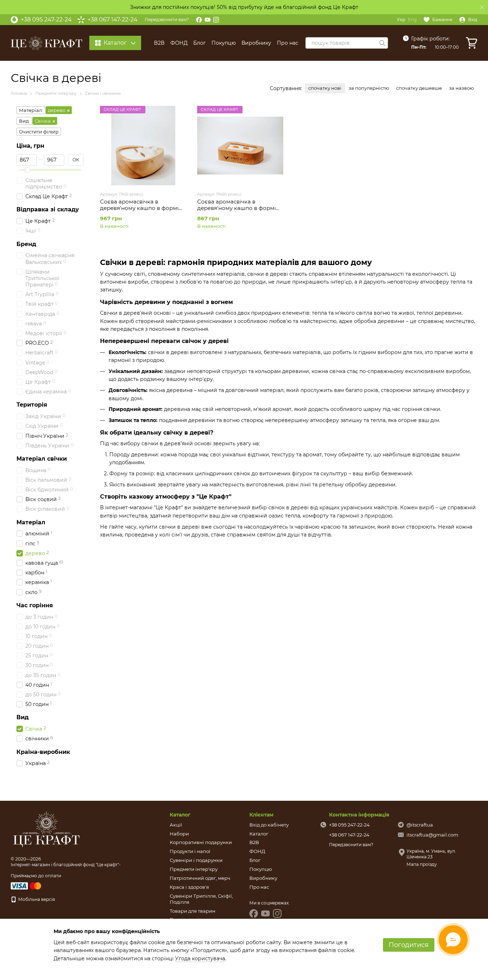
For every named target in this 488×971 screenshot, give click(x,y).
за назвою (461, 88)
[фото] (46, 829)
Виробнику (256, 43)
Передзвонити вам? (167, 19)
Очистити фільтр (39, 131)
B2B (159, 43)
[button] (482, 7)
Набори (179, 834)
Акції (176, 825)
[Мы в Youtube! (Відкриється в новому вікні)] (207, 20)
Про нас (287, 43)
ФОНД (179, 43)
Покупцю (223, 43)
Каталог (258, 834)
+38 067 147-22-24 (113, 20)
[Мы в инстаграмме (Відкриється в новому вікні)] (216, 20)
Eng (412, 20)
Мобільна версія (36, 899)
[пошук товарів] (382, 43)
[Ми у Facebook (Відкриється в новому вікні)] (199, 20)
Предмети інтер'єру (194, 869)
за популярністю (369, 88)
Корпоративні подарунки (201, 842)
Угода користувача (200, 958)
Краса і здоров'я (189, 887)
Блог (199, 43)
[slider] (27, 169)
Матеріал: (31, 110)
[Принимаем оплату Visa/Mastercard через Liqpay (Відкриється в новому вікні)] (26, 885)
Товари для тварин (192, 911)
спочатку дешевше (419, 88)
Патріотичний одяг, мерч (200, 878)
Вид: (24, 121)
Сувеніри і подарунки (196, 860)
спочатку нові (325, 88)
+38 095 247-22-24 (46, 20)
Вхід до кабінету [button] (269, 825)
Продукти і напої (190, 851)
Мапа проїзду (422, 864)
